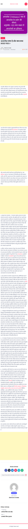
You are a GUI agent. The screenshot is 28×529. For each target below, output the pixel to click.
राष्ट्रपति (25, 94)
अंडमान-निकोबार (22, 386)
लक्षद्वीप (2, 388)
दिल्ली (10, 380)
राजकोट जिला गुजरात (6, 516)
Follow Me (14, 493)
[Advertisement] (14, 71)
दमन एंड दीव (8, 388)
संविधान (3, 174)
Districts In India (14, 4)
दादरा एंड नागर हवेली (16, 388)
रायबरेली (11, 256)
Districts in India (7, 48)
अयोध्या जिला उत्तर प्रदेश (7, 512)
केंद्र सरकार (15, 129)
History (2, 38)
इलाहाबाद (20, 254)
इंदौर (26, 281)
